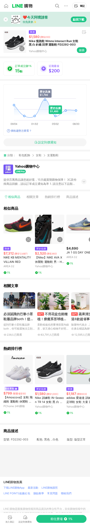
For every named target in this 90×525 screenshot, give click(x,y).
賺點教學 (38, 493)
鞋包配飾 (24, 155)
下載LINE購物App (13, 487)
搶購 (82, 50)
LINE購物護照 (50, 487)
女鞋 (39, 155)
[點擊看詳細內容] (18, 229)
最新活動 (33, 487)
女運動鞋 (53, 155)
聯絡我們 (66, 493)
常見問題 (52, 493)
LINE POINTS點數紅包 (16, 493)
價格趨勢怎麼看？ (21, 130)
